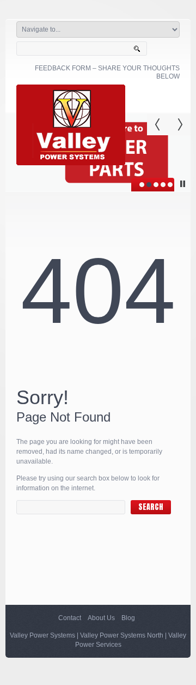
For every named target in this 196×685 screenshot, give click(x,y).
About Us (101, 618)
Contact (69, 618)
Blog (128, 618)
